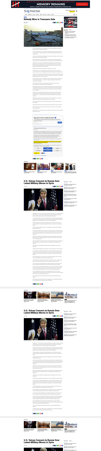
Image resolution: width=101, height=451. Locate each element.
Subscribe (59, 122)
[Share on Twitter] (54, 22)
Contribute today (72, 11)
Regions (34, 14)
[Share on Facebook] (53, 22)
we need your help (36, 139)
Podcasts (48, 14)
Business (37, 14)
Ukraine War (30, 14)
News (26, 14)
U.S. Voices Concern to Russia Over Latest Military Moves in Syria (41, 182)
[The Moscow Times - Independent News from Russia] (32, 11)
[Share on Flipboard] (60, 22)
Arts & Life (44, 14)
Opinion (41, 14)
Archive (52, 14)
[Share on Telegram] (56, 22)
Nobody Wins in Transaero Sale (39, 19)
